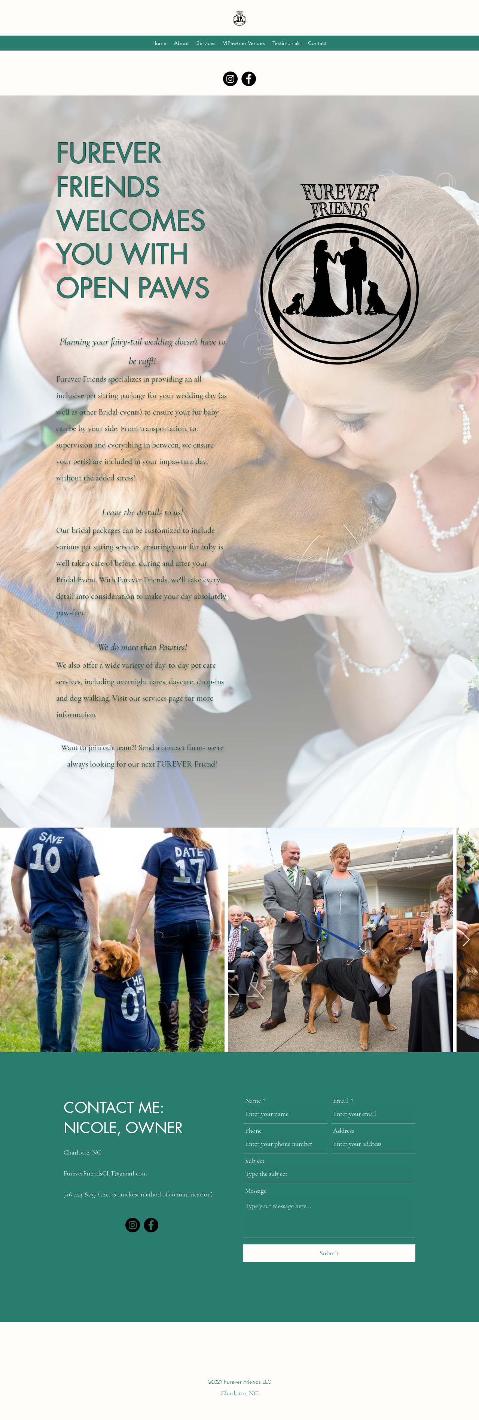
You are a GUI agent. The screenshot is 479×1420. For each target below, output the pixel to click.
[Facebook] (248, 79)
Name (253, 1100)
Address (343, 1130)
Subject (255, 1160)
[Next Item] (466, 940)
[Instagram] (230, 79)
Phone (253, 1130)
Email (341, 1100)
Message (255, 1190)
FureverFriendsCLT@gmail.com (105, 1173)
